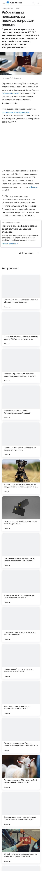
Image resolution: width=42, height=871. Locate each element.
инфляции (33, 187)
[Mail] (8, 3)
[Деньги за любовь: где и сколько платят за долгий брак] (21, 661)
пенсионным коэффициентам (15, 112)
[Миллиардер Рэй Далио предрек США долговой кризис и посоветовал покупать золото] (21, 587)
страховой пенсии (10, 93)
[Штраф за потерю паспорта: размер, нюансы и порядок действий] (21, 846)
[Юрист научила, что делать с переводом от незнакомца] (21, 698)
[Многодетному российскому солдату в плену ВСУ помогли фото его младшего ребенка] (21, 329)
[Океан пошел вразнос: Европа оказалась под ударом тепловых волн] (21, 735)
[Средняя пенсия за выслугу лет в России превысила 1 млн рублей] (21, 550)
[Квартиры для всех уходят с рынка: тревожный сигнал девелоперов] (21, 809)
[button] (21, 64)
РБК (17, 8)
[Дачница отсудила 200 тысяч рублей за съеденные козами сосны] (21, 772)
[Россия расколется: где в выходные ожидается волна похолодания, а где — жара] (21, 476)
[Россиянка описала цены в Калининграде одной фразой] (21, 403)
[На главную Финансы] (15, 3)
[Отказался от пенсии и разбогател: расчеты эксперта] (21, 624)
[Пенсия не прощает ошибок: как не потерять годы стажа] (21, 439)
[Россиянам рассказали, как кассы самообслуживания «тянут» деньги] (21, 366)
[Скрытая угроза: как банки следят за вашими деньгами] (21, 513)
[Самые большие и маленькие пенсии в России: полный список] (21, 292)
